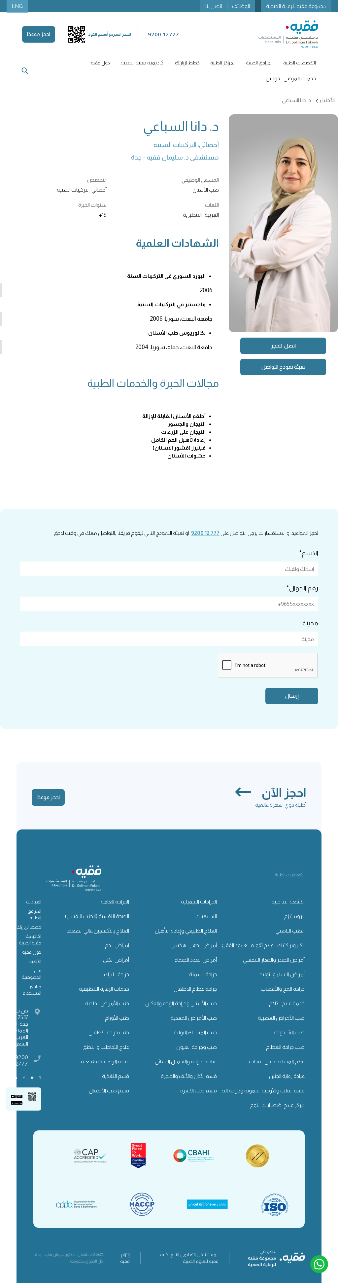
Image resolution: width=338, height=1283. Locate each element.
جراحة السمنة (203, 974)
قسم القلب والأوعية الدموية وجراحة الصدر (260, 1090)
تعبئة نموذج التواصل (283, 367)
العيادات (33, 901)
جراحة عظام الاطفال (195, 989)
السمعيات (206, 916)
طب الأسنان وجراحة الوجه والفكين (181, 1003)
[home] (288, 34)
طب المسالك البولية (195, 1032)
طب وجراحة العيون (196, 1047)
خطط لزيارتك (29, 927)
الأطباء (34, 961)
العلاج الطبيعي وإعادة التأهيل (186, 931)
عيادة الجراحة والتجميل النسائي (186, 1061)
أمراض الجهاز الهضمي (193, 945)
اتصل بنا (213, 6)
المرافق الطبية (34, 914)
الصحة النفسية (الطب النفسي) (97, 916)
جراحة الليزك (116, 974)
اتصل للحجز (283, 345)
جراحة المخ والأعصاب (283, 989)
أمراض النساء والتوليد (282, 974)
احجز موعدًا (38, 34)
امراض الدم (117, 945)
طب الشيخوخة (289, 1032)
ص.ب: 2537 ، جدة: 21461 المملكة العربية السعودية (17, 1027)
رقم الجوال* (302, 588)
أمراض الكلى (116, 960)
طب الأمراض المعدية (194, 1018)
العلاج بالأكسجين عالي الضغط (97, 931)
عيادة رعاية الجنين (287, 1076)
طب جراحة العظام (285, 1047)
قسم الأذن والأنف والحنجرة (189, 1076)
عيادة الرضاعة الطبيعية (105, 1061)
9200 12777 (20, 1060)
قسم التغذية (115, 1076)
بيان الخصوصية (31, 974)
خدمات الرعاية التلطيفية (104, 989)
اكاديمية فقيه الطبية (142, 62)
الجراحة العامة (115, 901)
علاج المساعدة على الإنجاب (277, 1061)
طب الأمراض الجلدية (107, 1003)
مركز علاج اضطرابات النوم (277, 1105)
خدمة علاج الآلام (287, 1003)
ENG (17, 6)
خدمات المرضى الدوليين (291, 78)
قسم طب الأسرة (198, 1090)
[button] (299, 63)
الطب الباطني (290, 931)
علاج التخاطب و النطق (106, 1047)
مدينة (310, 623)
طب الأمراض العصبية (281, 1018)
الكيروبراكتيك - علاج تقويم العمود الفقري (262, 945)
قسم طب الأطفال (109, 1090)
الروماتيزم (294, 916)
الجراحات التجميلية (199, 901)
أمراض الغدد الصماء (196, 960)
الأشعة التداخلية (288, 901)
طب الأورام (117, 1018)
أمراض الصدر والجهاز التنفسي (274, 960)
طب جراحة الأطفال (108, 1032)
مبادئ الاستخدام (31, 990)
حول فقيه (31, 952)
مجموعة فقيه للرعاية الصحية (296, 6)
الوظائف (241, 6)
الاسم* (308, 553)
